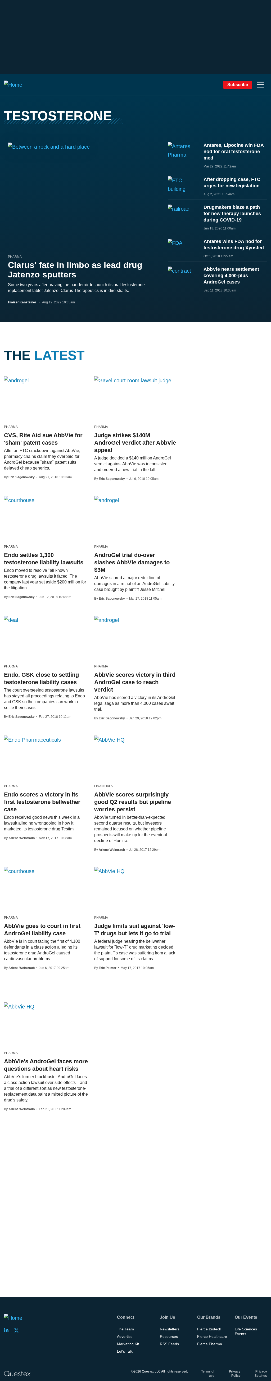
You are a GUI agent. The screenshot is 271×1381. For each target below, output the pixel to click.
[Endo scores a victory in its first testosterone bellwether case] (32, 739)
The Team (125, 1329)
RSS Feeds (169, 1344)
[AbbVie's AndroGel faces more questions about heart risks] (19, 1006)
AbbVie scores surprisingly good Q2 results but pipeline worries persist (132, 802)
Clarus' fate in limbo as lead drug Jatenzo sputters (75, 269)
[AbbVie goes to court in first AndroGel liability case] (19, 870)
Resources (169, 1336)
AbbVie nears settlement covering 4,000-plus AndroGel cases (231, 276)
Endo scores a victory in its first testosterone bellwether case (42, 802)
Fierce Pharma (209, 1344)
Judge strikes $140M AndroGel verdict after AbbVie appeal (135, 442)
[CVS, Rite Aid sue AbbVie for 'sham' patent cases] (16, 380)
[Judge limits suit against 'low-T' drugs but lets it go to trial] (109, 870)
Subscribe (237, 84)
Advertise (125, 1336)
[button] (260, 84)
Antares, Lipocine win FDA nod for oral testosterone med (234, 152)
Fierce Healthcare (212, 1336)
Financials (103, 786)
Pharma (15, 257)
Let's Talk (125, 1351)
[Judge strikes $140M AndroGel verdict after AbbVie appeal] (132, 380)
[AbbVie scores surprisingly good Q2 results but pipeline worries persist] (109, 739)
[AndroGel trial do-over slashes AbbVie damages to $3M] (106, 499)
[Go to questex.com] (17, 1373)
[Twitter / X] (18, 1330)
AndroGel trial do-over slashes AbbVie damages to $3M (132, 562)
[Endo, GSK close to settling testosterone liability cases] (11, 619)
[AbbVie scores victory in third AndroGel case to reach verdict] (106, 619)
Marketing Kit (128, 1344)
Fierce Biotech (209, 1329)
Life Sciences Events (246, 1331)
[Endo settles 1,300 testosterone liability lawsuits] (19, 499)
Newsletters (169, 1329)
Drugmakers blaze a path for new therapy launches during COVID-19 (232, 214)
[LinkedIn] (8, 1330)
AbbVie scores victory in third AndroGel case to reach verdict (134, 682)
